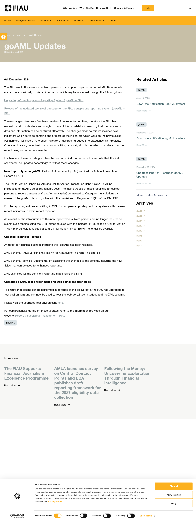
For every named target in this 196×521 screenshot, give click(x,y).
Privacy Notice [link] (55, 501)
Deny (173, 503)
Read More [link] (141, 110)
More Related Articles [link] (149, 195)
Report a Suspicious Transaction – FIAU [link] (39, 315)
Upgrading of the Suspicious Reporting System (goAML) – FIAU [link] (43, 100)
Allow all (174, 486)
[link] (3, 36)
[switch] (83, 516)
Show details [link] (146, 516)
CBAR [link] (113, 20)
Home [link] (7, 35)
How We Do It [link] (103, 8)
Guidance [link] (78, 20)
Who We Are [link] (70, 8)
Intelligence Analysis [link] (25, 20)
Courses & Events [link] (124, 8)
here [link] (60, 302)
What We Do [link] (86, 8)
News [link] (18, 35)
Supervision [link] (45, 20)
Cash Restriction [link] (96, 20)
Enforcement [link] (63, 20)
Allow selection (174, 495)
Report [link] (7, 20)
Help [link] (147, 8)
